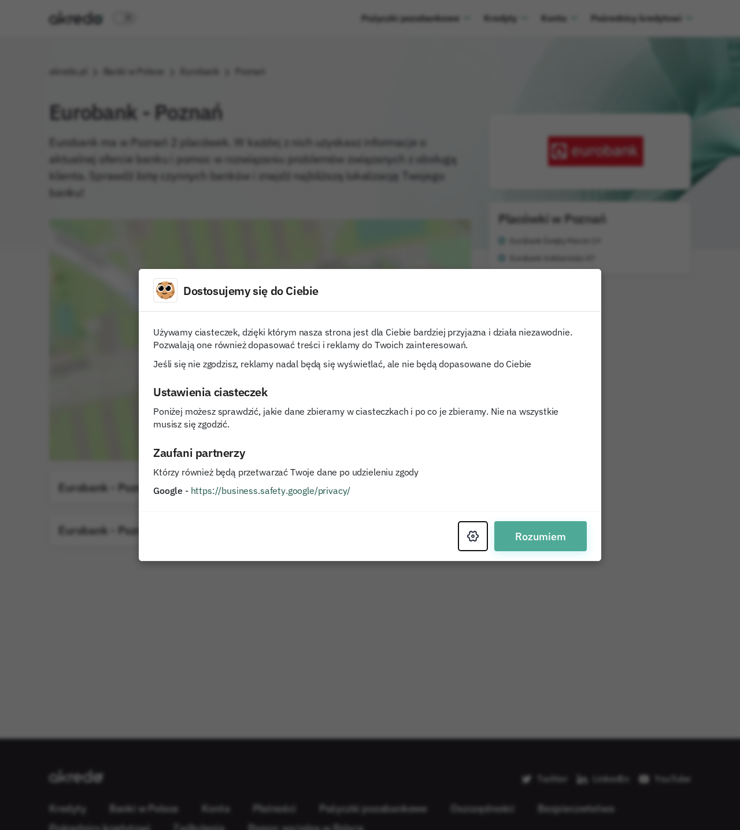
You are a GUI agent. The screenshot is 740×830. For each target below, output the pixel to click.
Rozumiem (540, 536)
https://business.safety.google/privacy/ (271, 490)
